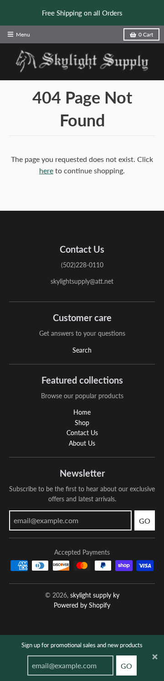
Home (82, 412)
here (46, 170)
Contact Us (82, 433)
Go (126, 665)
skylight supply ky (94, 595)
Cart (145, 34)
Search (82, 350)
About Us (82, 443)
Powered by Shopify (82, 605)
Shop (82, 422)
